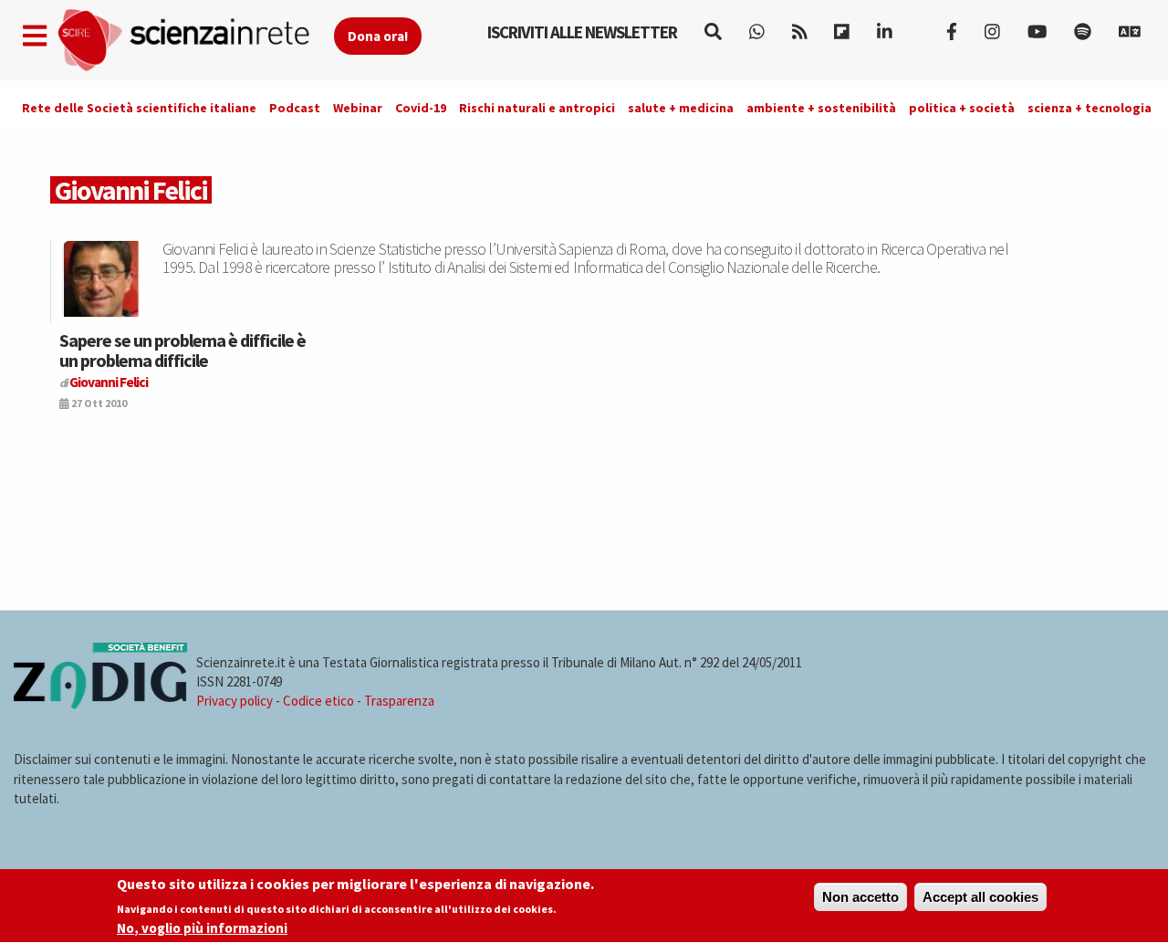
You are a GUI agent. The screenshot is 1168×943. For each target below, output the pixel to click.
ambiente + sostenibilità (821, 108)
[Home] (195, 40)
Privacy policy (234, 700)
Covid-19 (420, 108)
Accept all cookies (980, 897)
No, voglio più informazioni (202, 928)
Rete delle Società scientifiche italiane (139, 108)
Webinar (357, 108)
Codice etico (318, 700)
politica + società (962, 108)
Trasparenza (399, 700)
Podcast (294, 108)
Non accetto (860, 897)
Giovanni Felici (108, 382)
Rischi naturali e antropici (537, 108)
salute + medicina (681, 108)
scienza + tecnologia (1089, 108)
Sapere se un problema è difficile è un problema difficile (182, 350)
